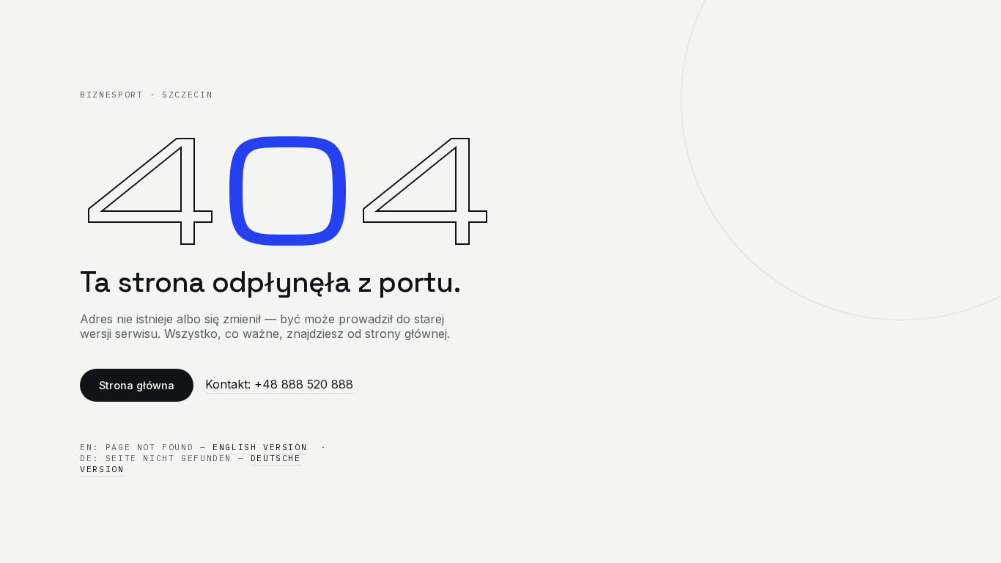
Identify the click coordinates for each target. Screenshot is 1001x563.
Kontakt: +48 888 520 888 (279, 384)
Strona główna (136, 385)
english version (260, 446)
